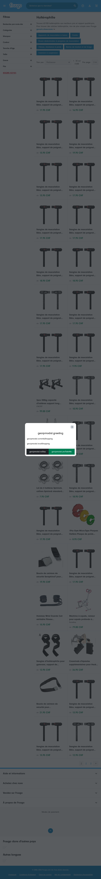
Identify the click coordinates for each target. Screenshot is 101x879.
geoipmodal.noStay (37, 452)
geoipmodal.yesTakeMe (62, 452)
